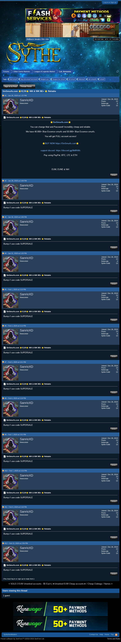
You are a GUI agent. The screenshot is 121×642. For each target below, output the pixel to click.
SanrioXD (26, 100)
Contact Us (93, 634)
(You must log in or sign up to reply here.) (19, 579)
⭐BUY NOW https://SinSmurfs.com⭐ (60, 143)
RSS (116, 635)
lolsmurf (82, 79)
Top (112, 634)
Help (101, 634)
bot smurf (13, 79)
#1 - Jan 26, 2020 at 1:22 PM (16, 95)
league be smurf (59, 79)
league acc (45, 79)
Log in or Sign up (110, 2)
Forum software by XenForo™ (22, 639)
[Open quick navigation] (118, 71)
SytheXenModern (10, 634)
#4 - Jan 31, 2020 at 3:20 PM (16, 253)
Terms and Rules (113, 639)
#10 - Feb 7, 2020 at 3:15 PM (16, 471)
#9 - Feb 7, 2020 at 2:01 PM (15, 434)
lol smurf (72, 79)
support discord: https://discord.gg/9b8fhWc (61, 150)
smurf (102, 79)
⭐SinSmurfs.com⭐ (60, 122)
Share (114, 175)
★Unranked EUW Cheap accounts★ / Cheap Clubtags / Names (82, 584)
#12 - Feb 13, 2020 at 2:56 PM (16, 543)
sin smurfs (92, 79)
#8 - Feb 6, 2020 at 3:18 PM (15, 398)
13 (117, 101)
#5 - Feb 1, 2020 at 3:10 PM (15, 289)
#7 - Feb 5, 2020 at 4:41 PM (15, 362)
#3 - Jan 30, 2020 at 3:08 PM (16, 217)
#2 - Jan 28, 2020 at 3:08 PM (16, 181)
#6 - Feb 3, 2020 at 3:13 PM (15, 326)
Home (107, 634)
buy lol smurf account (29, 79)
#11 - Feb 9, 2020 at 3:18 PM (16, 507)
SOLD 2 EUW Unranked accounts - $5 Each (31, 584)
